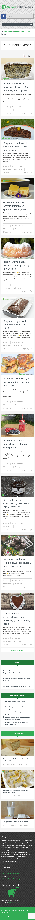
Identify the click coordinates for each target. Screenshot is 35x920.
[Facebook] (3, 17)
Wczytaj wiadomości (17, 650)
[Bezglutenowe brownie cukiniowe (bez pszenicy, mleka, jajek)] (17, 129)
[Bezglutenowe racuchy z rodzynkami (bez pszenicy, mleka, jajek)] (17, 364)
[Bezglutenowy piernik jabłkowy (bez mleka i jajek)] (17, 307)
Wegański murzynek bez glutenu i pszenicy (16, 684)
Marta (7, 107)
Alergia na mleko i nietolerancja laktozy (15, 821)
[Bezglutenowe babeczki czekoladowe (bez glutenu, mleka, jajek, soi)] (17, 545)
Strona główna (8, 31)
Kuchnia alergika (19, 31)
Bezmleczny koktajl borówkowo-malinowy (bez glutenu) (15, 444)
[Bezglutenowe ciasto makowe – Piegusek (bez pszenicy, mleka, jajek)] (17, 69)
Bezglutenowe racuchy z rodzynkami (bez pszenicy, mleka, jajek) (17, 382)
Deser (28, 31)
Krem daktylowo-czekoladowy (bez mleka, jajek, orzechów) (16, 503)
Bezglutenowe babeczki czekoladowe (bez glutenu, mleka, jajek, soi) (17, 563)
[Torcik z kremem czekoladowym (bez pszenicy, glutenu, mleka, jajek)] (17, 601)
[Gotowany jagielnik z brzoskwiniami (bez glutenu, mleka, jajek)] (17, 188)
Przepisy (18, 662)
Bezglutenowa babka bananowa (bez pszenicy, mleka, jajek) (16, 265)
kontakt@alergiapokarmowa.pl (10, 873)
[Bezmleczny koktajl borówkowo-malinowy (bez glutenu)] (17, 425)
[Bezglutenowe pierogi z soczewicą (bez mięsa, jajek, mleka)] (17, 779)
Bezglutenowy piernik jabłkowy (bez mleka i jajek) (14, 324)
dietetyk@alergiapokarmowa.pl (10, 879)
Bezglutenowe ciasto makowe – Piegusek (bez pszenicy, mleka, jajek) (16, 87)
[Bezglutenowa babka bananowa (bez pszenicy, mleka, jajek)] (17, 248)
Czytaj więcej (25, 113)
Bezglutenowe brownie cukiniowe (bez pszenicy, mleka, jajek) (16, 146)
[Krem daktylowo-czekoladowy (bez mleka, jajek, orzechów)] (17, 486)
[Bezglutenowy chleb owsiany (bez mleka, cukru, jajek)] (17, 747)
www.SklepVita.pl (13, 902)
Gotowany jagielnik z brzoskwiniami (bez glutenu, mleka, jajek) (14, 206)
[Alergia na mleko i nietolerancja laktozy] (17, 810)
